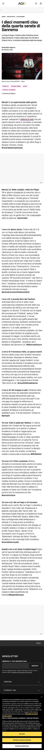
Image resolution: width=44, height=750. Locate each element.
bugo (25, 86)
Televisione (21, 16)
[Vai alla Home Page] (22, 3)
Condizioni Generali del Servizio (21, 672)
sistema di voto (27, 119)
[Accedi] (41, 3)
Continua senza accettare (22, 740)
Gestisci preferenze (22, 746)
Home (3, 16)
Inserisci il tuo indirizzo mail (14, 661)
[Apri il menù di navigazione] (3, 3)
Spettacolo (11, 16)
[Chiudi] (41, 697)
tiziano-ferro (16, 86)
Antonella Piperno (8, 47)
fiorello (5, 86)
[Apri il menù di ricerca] (36, 3)
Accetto (22, 734)
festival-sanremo (9, 90)
